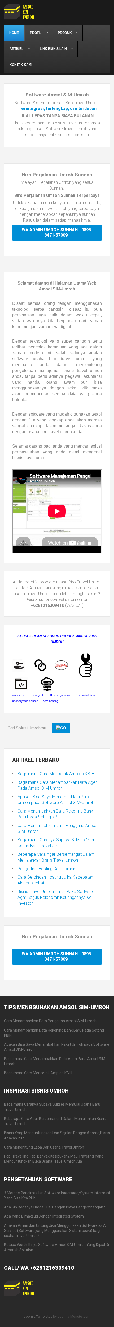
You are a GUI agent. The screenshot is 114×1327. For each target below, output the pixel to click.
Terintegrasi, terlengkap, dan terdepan (58, 108)
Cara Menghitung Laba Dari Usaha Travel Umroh (44, 1147)
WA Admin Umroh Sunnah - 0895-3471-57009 (57, 232)
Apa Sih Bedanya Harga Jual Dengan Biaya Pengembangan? (54, 1207)
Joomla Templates (38, 1316)
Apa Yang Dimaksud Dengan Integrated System (44, 1216)
